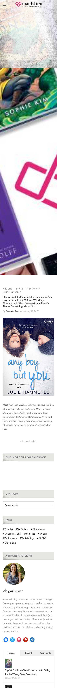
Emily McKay (32, 288)
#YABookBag (9, 542)
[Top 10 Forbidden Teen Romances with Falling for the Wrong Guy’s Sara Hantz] (8, 664)
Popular (11, 653)
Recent (28, 653)
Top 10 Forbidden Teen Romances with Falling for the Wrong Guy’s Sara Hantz (27, 672)
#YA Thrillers (22, 529)
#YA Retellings (27, 538)
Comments (45, 653)
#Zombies (8, 529)
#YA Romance (10, 538)
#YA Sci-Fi (43, 533)
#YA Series (29, 533)
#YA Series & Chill (12, 533)
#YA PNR (41, 538)
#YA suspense (38, 529)
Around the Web (13, 288)
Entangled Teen (12, 311)
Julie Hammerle (12, 292)
